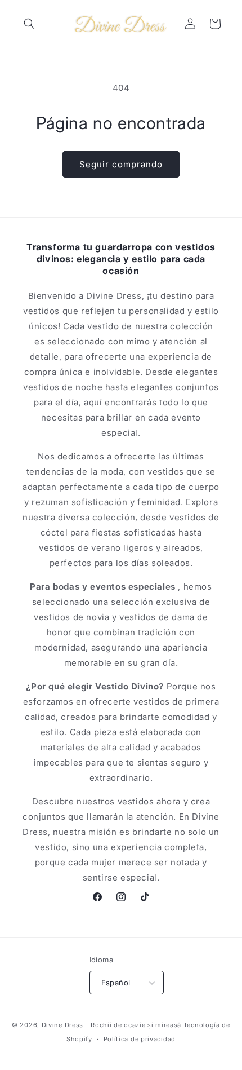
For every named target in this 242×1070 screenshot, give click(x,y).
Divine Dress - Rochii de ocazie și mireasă (111, 1025)
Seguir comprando (121, 164)
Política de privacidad (140, 1039)
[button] (29, 23)
